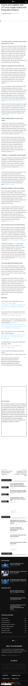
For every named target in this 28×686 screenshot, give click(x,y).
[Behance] (3, 664)
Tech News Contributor (7, 13)
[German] (7, 682)
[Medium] (4, 668)
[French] (5, 682)
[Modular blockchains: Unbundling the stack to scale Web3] (5, 573)
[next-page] (4, 505)
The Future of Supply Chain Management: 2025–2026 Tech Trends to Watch (17, 529)
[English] (4, 682)
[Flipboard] (17, 664)
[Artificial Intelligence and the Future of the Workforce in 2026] (5, 600)
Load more (13, 549)
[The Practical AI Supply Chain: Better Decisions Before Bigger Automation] (5, 492)
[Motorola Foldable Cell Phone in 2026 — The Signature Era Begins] (5, 592)
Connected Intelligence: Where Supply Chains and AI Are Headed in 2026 (18, 499)
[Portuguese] (11, 682)
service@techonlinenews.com (13, 655)
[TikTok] (10, 668)
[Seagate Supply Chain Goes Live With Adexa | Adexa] (5, 544)
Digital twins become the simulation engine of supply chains (6, 473)
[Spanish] (12, 682)
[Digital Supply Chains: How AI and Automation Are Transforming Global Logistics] (5, 522)
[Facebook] (7, 17)
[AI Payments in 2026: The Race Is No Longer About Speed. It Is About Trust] (5, 581)
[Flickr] (13, 664)
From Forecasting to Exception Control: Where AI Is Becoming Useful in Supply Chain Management (18, 485)
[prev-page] (2, 505)
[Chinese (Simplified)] (2, 682)
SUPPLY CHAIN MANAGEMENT (4, 487)
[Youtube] (24, 668)
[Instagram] (20, 664)
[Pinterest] (13, 17)
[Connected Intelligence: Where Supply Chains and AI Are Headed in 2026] (5, 499)
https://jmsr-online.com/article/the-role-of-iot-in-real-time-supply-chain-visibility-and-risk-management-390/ (13, 324)
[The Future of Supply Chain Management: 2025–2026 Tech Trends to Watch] (5, 529)
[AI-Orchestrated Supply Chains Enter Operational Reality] (5, 537)
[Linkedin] (19, 17)
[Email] (25, 17)
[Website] (20, 668)
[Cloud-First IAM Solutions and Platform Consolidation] (5, 565)
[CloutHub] (7, 664)
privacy (15, 243)
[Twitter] (10, 17)
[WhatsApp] (16, 17)
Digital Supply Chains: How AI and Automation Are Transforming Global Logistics (18, 522)
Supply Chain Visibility (6, 303)
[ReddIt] (22, 17)
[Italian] (9, 682)
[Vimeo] (17, 668)
